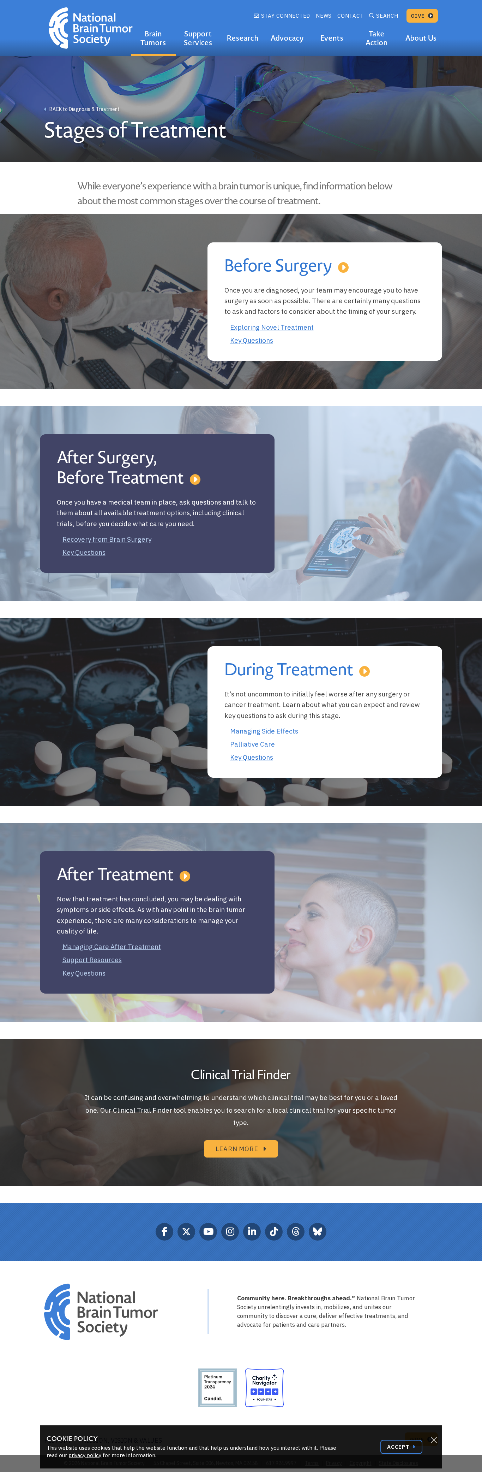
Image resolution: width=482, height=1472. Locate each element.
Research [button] (242, 38)
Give (419, 15)
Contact (350, 15)
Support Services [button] (198, 38)
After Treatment (115, 875)
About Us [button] (421, 38)
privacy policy (84, 1455)
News (324, 15)
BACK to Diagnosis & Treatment (84, 109)
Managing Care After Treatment (111, 946)
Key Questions (251, 340)
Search (387, 15)
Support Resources (92, 959)
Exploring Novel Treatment (272, 327)
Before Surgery (278, 266)
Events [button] (332, 38)
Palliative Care (252, 744)
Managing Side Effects (264, 731)
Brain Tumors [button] (153, 38)
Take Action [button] (377, 38)
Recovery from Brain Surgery (106, 539)
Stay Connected (284, 15)
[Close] (433, 1440)
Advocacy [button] (287, 38)
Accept (399, 1446)
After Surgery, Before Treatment (120, 468)
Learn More (238, 1149)
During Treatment (289, 670)
